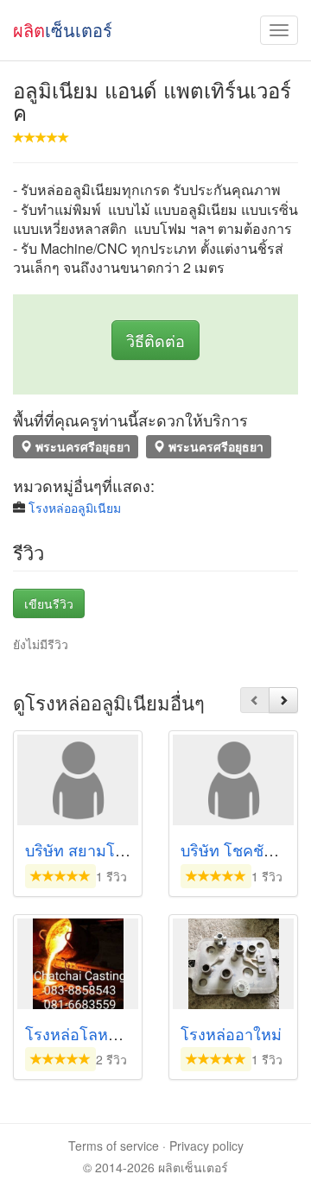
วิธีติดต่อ (155, 340)
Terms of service (113, 1145)
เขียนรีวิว (48, 603)
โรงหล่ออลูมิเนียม (75, 507)
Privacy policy (206, 1145)
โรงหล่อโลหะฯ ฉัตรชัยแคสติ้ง (126, 1033)
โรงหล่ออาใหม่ (231, 1033)
